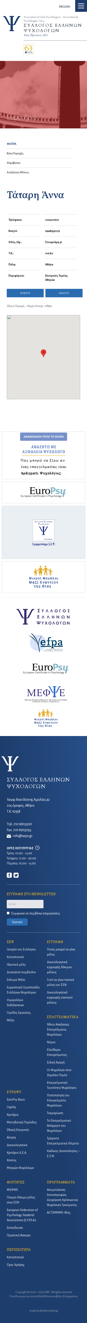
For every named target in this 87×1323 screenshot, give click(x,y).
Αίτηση (11, 1137)
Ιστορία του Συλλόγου (21, 949)
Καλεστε (64, 293)
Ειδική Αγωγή (56, 1062)
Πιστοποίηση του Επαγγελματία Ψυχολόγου (58, 1100)
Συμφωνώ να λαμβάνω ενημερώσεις (35, 913)
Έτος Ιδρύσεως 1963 (36, 35)
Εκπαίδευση (15, 1227)
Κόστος (11, 1160)
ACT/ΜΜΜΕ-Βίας (59, 1212)
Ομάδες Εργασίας (19, 1012)
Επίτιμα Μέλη (16, 979)
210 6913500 (22, 824)
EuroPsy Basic (16, 1099)
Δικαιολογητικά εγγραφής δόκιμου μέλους (59, 967)
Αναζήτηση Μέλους (18, 172)
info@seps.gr (23, 836)
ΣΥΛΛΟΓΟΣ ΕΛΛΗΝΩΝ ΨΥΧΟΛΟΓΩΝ (53, 28)
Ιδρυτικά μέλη (16, 964)
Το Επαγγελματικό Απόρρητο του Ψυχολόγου (59, 1125)
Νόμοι (51, 1042)
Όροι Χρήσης (15, 1264)
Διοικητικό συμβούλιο (21, 972)
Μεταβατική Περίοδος (22, 1122)
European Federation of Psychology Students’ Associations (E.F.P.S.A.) (22, 1215)
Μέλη (10, 1020)
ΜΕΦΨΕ (12, 1189)
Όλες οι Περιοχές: (16, 306)
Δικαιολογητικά (17, 1145)
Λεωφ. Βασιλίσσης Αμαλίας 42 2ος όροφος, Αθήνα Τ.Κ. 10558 (28, 805)
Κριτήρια (13, 1114)
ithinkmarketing (49, 1310)
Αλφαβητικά (13, 163)
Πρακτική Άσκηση (18, 1235)
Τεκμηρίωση (55, 1113)
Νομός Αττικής (35, 306)
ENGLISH (64, 6)
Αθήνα (48, 306)
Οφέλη (11, 1107)
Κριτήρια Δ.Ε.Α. (17, 1152)
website (25, 293)
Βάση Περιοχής (15, 153)
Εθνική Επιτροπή (18, 1130)
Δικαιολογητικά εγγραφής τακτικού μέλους (60, 997)
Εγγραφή (17, 922)
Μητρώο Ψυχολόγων (20, 1168)
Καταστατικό (15, 957)
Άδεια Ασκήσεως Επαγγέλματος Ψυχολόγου (58, 1029)
